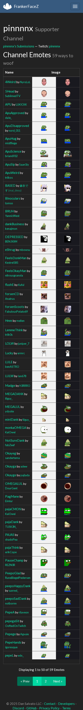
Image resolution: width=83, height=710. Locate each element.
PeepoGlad (13, 573)
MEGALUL (12, 407)
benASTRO (12, 366)
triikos (9, 177)
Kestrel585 (11, 262)
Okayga (10, 466)
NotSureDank (14, 440)
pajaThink (12, 547)
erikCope (11, 552)
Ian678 (22, 376)
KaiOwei (10, 432)
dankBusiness (14, 224)
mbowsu (24, 249)
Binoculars (12, 198)
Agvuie (24, 634)
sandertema (12, 458)
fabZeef (10, 445)
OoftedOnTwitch (15, 626)
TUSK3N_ (11, 526)
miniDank (11, 419)
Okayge (10, 475)
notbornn (11, 603)
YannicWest (12, 216)
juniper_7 (23, 343)
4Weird (10, 82)
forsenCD (12, 294)
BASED (10, 185)
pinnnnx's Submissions (18, 46)
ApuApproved (14, 113)
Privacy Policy (49, 708)
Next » (57, 681)
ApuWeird (12, 173)
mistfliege (11, 143)
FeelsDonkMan (16, 258)
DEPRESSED (14, 237)
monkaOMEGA (15, 427)
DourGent (11, 488)
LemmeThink (14, 330)
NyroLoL (25, 82)
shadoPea (11, 539)
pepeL (9, 655)
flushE (9, 285)
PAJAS (9, 535)
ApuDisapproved (17, 126)
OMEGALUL (14, 483)
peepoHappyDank (17, 586)
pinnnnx (54, 46)
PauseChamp (14, 560)
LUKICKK (21, 104)
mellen (20, 320)
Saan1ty (24, 164)
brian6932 (11, 156)
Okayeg (10, 453)
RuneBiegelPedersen (17, 577)
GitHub (31, 708)
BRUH (9, 211)
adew (23, 466)
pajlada (25, 475)
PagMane (12, 496)
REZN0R (10, 565)
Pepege (10, 634)
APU (8, 104)
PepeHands (13, 642)
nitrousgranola (14, 275)
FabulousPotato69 (16, 311)
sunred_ (13, 590)
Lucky (9, 353)
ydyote (9, 411)
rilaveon (24, 612)
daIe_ (8, 117)
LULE (9, 362)
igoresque (11, 647)
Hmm (8, 320)
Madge (10, 385)
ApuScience (13, 151)
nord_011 (14, 130)
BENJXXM (11, 241)
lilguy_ (9, 398)
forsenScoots (14, 307)
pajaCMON (13, 509)
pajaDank (12, 522)
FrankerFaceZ (26, 6)
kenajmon (11, 228)
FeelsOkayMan (15, 271)
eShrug (10, 249)
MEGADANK (14, 394)
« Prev (25, 681)
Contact (50, 704)
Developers (66, 704)
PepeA (9, 612)
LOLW (9, 343)
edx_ (21, 655)
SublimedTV (12, 96)
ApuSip (10, 164)
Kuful (21, 285)
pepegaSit (12, 621)
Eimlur (9, 501)
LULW (9, 376)
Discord (18, 708)
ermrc (21, 353)
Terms (66, 708)
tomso (9, 203)
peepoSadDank (15, 598)
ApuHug (11, 138)
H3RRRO (24, 385)
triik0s (9, 334)
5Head (9, 91)
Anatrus (10, 298)
